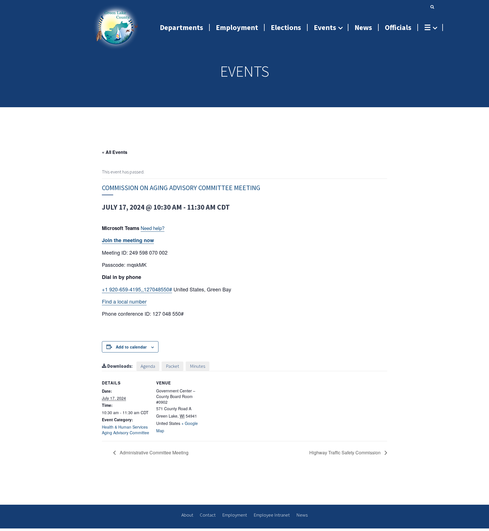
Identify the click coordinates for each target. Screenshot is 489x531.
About (187, 515)
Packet (172, 366)
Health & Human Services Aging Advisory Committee (125, 429)
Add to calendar (131, 347)
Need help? (152, 227)
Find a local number (124, 301)
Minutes (197, 366)
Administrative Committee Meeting (153, 452)
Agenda (148, 366)
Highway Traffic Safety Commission (345, 452)
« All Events (114, 152)
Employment (234, 515)
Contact (208, 515)
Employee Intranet (272, 515)
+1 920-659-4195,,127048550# (137, 289)
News (302, 515)
